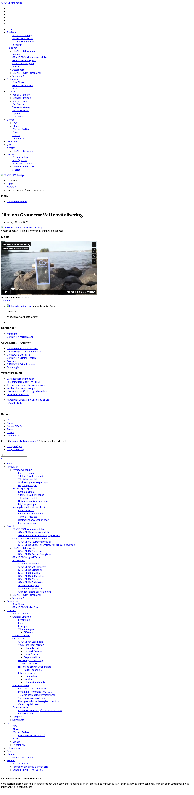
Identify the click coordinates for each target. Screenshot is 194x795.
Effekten (28, 632)
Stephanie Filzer (32, 657)
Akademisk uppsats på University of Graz (29, 399)
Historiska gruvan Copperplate (34, 666)
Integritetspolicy (15, 449)
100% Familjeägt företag (31, 644)
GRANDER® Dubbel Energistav (34, 554)
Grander (11, 91)
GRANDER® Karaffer (29, 573)
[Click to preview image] (21, 227)
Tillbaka (5, 300)
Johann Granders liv (34, 682)
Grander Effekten (21, 97)
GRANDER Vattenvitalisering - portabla (39, 535)
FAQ (14, 122)
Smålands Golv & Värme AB (23, 441)
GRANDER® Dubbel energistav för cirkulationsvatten (46, 544)
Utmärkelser (30, 676)
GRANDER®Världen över (20, 336)
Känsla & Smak (26, 472)
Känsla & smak (26, 491)
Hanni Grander (32, 654)
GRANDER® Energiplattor (32, 566)
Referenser (12, 79)
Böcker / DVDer (20, 129)
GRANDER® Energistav (30, 551)
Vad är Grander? (21, 94)
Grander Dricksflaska (29, 563)
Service (10, 120)
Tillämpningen (26, 629)
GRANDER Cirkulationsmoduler (34, 541)
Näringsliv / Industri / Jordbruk (28, 507)
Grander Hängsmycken (30, 588)
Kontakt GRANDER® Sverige (27, 769)
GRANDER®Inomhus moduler (22, 348)
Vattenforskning (21, 107)
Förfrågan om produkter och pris (22, 162)
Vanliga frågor (14, 446)
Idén (20, 623)
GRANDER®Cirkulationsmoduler (29, 57)
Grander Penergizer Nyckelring (34, 591)
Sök (9, 145)
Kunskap (28, 679)
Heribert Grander (33, 651)
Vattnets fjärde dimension (20, 378)
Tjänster (17, 113)
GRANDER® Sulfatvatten (31, 576)
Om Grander (19, 104)
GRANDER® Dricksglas (30, 569)
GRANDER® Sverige (11, 2)
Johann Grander (32, 648)
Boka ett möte (20, 157)
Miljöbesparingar (27, 485)
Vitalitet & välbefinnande (31, 476)
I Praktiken (24, 619)
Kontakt (10, 154)
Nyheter (11, 148)
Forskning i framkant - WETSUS (23, 381)
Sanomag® (18, 76)
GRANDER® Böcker (28, 579)
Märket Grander (21, 101)
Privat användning (22, 35)
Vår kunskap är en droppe (21, 388)
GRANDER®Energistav (24, 60)
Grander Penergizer (28, 585)
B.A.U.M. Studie (15, 402)
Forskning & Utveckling (30, 660)
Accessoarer (18, 69)
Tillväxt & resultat (27, 479)
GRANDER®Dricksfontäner (26, 72)
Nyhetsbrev (18, 138)
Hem (9, 29)
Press (15, 132)
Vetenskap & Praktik (18, 394)
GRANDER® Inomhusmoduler (34, 532)
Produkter (12, 32)
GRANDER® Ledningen (30, 641)
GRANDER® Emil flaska (30, 582)
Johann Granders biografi (31, 735)
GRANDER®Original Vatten (21, 357)
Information (12, 142)
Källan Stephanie (33, 669)
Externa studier (20, 110)
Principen (23, 626)
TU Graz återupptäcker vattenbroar (26, 385)
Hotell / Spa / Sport (22, 38)
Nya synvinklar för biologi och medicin (27, 391)
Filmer (15, 126)
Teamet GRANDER (28, 663)
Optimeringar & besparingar (33, 482)
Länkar (16, 135)
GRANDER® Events (22, 151)
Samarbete (18, 116)
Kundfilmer (18, 82)
